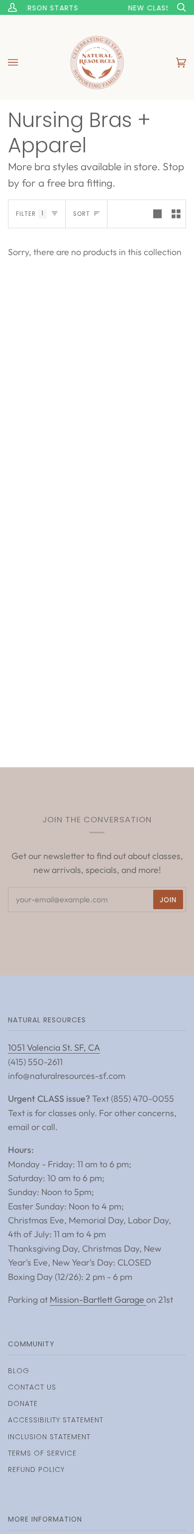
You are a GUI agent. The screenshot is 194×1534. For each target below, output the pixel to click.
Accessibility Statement (55, 1420)
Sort (81, 214)
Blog (18, 1371)
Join (168, 900)
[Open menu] (23, 62)
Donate (23, 1403)
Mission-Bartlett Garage (98, 1299)
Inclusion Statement (49, 1437)
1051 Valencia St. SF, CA (54, 1047)
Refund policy (36, 1469)
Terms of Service (42, 1453)
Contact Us (32, 1387)
